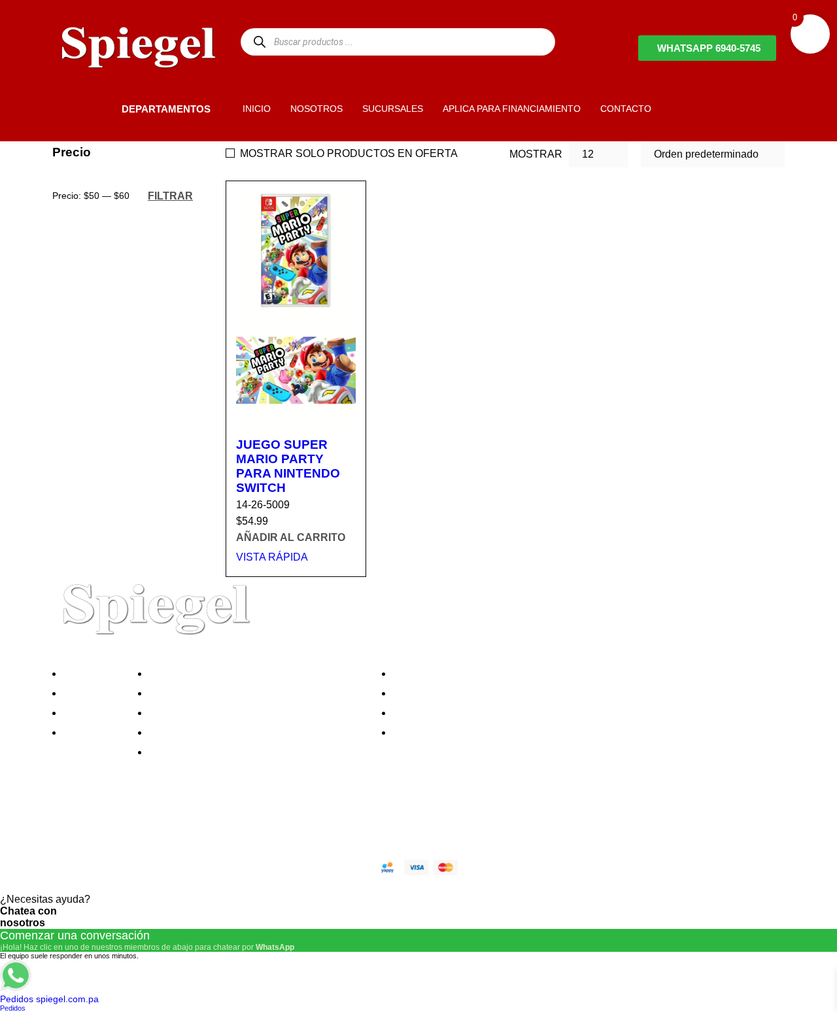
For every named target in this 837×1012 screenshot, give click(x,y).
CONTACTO (625, 108)
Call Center (178, 752)
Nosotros (88, 673)
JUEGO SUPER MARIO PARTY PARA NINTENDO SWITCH (288, 466)
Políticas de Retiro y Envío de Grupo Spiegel (255, 712)
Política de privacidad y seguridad (230, 673)
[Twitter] (104, 821)
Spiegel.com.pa (160, 865)
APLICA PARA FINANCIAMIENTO (512, 108)
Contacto (88, 732)
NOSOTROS (316, 108)
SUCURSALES (392, 108)
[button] (99, 109)
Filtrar (170, 195)
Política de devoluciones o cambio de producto (260, 693)
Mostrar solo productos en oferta (349, 153)
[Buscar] (259, 41)
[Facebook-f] (68, 821)
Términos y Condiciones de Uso (226, 732)
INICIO (257, 108)
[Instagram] (139, 821)
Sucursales (93, 693)
